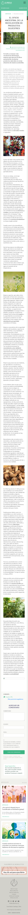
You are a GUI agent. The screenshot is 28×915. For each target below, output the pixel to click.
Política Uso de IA (14, 897)
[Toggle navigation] (24, 3)
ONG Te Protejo (14, 889)
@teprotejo (15, 47)
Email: (5, 732)
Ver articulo (5, 816)
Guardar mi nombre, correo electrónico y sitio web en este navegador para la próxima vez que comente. (12, 744)
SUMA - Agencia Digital (14, 912)
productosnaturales (12, 48)
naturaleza (21, 47)
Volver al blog (5, 8)
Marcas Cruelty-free (14, 892)
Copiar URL (9, 697)
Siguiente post (22, 8)
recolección (21, 48)
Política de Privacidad (14, 896)
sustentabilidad (20, 50)
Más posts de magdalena (15, 699)
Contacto (14, 894)
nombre (5, 724)
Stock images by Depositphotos (14, 909)
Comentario (7, 711)
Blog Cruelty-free (14, 890)
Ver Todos (24, 782)
